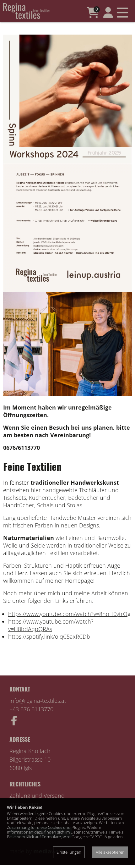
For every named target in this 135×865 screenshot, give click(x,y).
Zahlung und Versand (37, 795)
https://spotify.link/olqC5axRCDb (49, 636)
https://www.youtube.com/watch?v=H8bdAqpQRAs (51, 625)
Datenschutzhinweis (89, 832)
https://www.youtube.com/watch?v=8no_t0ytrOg (69, 614)
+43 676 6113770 (31, 709)
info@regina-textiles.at (37, 700)
